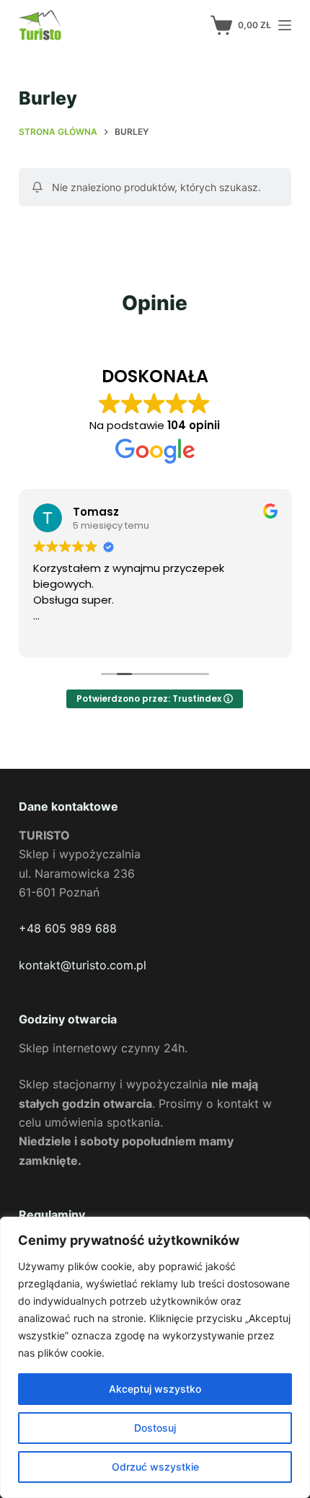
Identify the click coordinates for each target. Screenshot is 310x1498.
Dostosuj (155, 1428)
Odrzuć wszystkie (155, 1466)
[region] (155, 1357)
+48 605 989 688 (68, 928)
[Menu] (284, 25)
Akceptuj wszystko (155, 1389)
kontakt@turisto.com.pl (82, 965)
